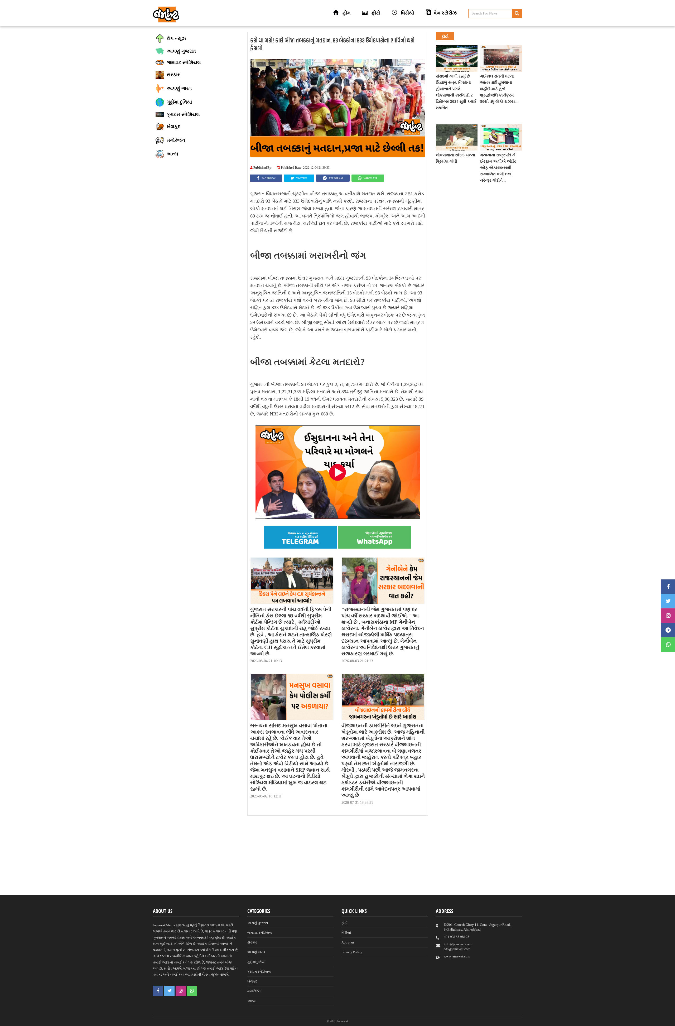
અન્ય (251, 1001)
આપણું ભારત (256, 952)
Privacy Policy (351, 952)
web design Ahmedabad (365, 1021)
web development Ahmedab (411, 1021)
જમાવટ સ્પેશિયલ (259, 933)
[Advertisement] (337, 858)
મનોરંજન (254, 991)
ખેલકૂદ (252, 981)
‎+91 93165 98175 (456, 937)
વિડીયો (346, 933)
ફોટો (344, 923)
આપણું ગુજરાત (257, 923)
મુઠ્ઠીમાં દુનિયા (256, 962)
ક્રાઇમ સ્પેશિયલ (259, 972)
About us (347, 942)
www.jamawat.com (457, 956)
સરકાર (252, 942)
